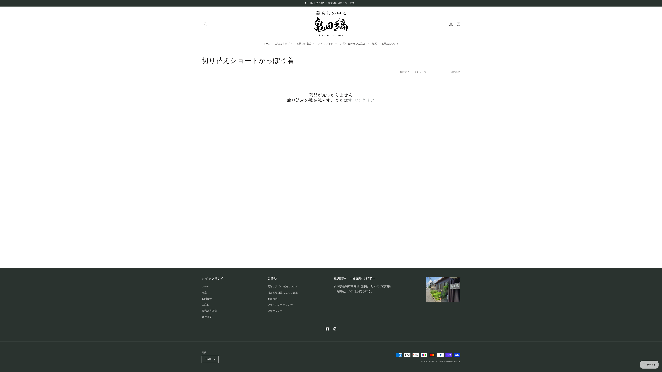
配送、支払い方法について (283, 286)
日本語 (207, 359)
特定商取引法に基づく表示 (283, 292)
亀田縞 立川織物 (436, 361)
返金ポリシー (275, 310)
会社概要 (207, 317)
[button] (205, 24)
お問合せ (207, 298)
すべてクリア (361, 100)
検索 (204, 292)
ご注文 (205, 304)
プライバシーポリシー (280, 304)
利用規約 (273, 298)
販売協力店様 (209, 310)
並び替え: (405, 72)
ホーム (205, 286)
